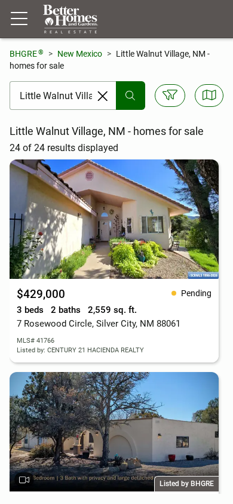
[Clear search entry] (102, 96)
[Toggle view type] (209, 95)
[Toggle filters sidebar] (170, 95)
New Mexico (79, 54)
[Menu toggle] (19, 19)
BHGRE (27, 53)
